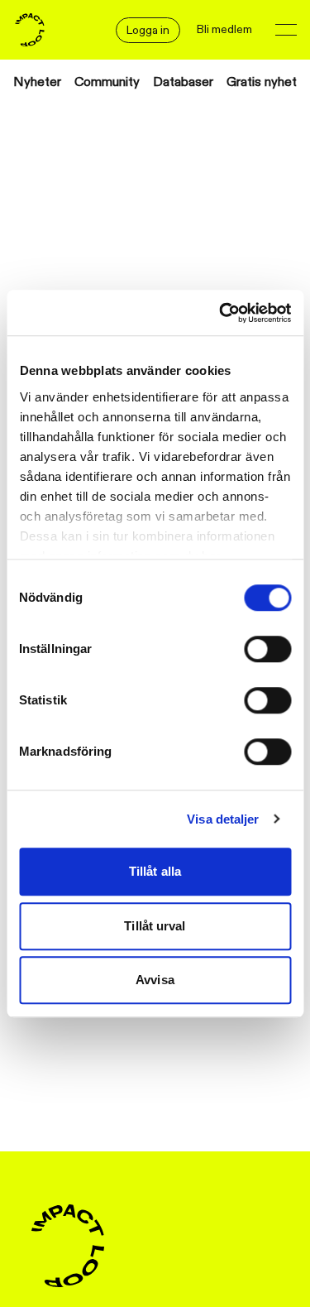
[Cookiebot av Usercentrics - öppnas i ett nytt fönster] (220, 313)
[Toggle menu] (286, 30)
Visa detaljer (223, 819)
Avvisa (155, 980)
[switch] (267, 649)
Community (107, 82)
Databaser (183, 82)
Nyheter (37, 82)
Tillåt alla (155, 871)
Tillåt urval (154, 926)
